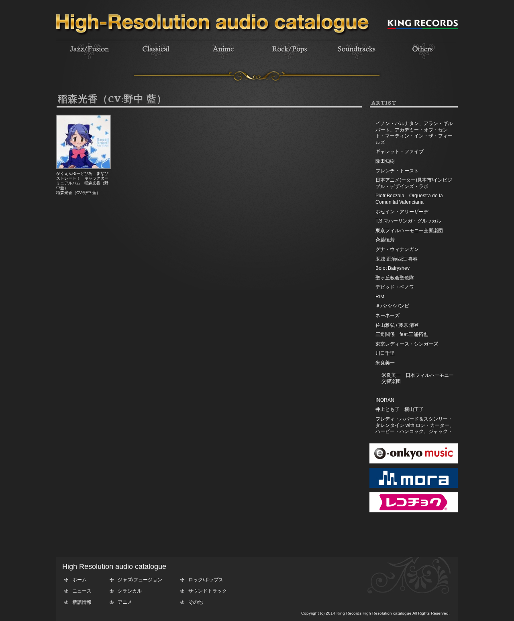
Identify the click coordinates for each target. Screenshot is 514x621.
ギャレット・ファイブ (399, 151)
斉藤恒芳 (385, 240)
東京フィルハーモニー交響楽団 (409, 230)
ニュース (82, 591)
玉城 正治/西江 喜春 (396, 259)
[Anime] (223, 60)
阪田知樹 (385, 161)
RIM (379, 296)
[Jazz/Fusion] (89, 60)
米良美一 (385, 363)
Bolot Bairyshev (392, 268)
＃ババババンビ (392, 306)
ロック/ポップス (205, 580)
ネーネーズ (387, 315)
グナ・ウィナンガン (397, 249)
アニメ (125, 602)
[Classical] (156, 60)
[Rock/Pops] (289, 60)
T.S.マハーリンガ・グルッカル (408, 221)
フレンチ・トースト (397, 171)
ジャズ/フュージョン (140, 580)
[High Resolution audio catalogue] (212, 39)
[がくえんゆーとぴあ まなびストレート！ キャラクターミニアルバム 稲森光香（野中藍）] (83, 167)
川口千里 (385, 353)
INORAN (384, 400)
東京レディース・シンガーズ (406, 344)
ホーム (79, 580)
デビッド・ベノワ (394, 287)
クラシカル (130, 591)
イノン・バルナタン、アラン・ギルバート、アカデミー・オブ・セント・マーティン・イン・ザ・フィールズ (414, 133)
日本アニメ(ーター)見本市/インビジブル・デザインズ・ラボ (413, 183)
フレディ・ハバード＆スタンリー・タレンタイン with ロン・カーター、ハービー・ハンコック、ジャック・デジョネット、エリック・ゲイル (414, 428)
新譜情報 (82, 602)
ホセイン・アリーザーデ (401, 211)
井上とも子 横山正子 (399, 409)
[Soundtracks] (356, 60)
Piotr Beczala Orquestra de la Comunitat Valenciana (409, 199)
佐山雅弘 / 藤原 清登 (397, 325)
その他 (195, 602)
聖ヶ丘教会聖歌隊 (394, 278)
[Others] (423, 60)
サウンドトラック (207, 591)
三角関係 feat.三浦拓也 (401, 334)
